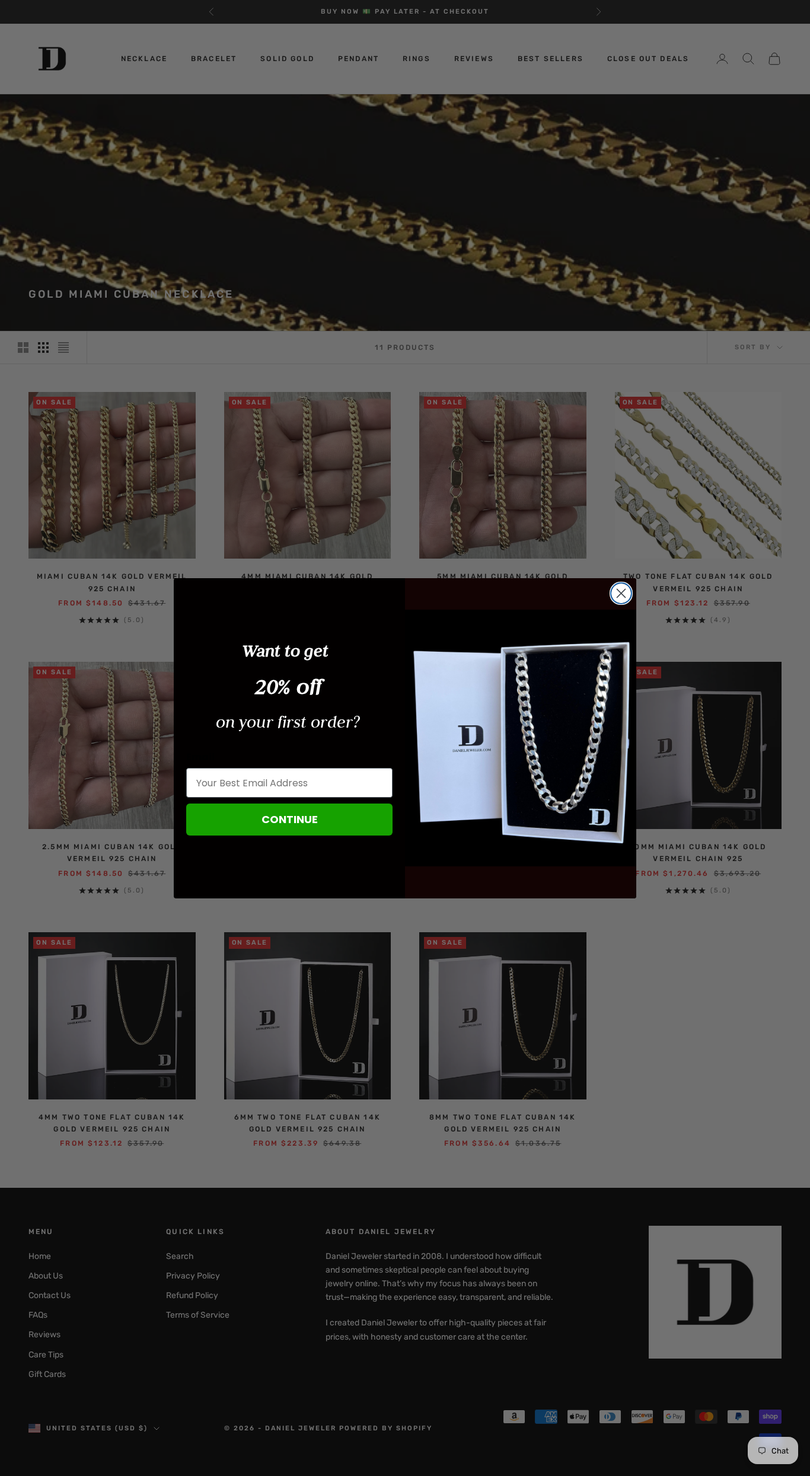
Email (200, 757)
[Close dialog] (621, 593)
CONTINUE (290, 819)
